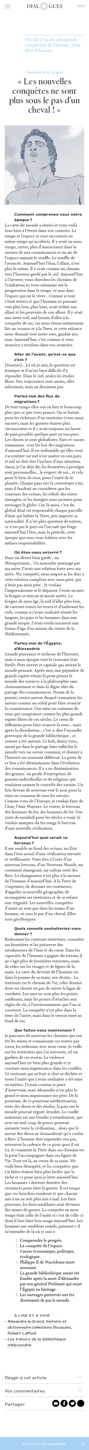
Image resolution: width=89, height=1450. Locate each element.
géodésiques (24, 919)
